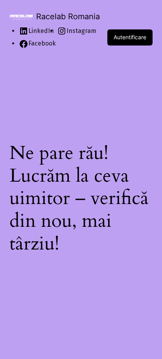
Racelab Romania (68, 16)
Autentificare (130, 37)
